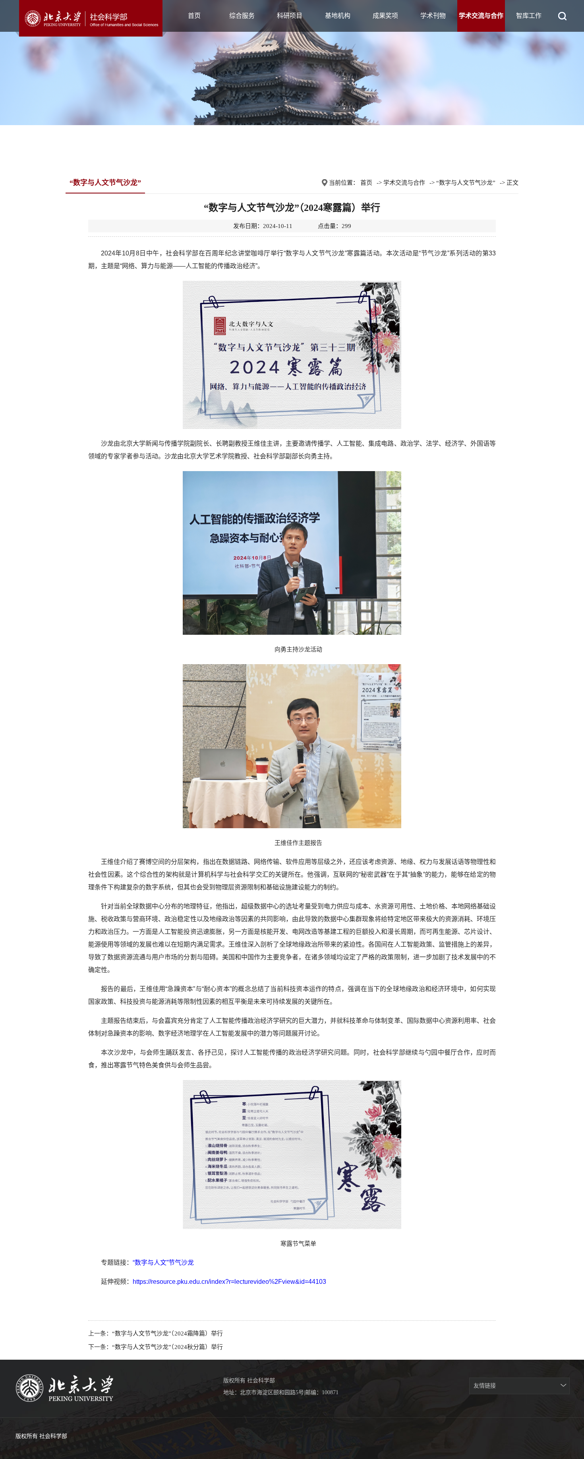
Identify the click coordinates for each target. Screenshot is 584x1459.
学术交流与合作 (481, 15)
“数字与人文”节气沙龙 (163, 1262)
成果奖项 (385, 15)
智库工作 (528, 15)
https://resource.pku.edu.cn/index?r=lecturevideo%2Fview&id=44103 (229, 1281)
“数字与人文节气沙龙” (465, 183)
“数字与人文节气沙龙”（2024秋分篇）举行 (167, 1347)
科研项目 (289, 15)
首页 (194, 15)
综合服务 (242, 15)
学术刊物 (433, 15)
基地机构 (337, 15)
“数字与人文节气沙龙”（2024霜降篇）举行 (167, 1333)
